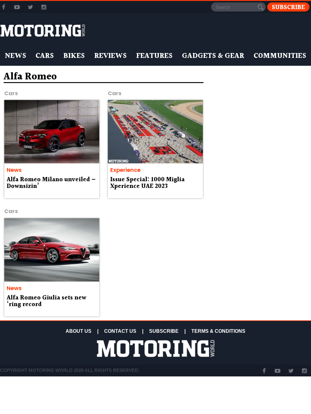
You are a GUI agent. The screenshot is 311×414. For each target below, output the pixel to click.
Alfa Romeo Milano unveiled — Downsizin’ (51, 183)
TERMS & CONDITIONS (218, 331)
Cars (45, 56)
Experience (125, 170)
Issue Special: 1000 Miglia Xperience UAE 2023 (147, 183)
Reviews (110, 56)
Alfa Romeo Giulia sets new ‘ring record (46, 301)
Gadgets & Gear (213, 56)
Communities (280, 56)
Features (154, 56)
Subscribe (288, 7)
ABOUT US (78, 331)
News (15, 56)
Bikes (74, 56)
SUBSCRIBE (164, 331)
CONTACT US (120, 331)
